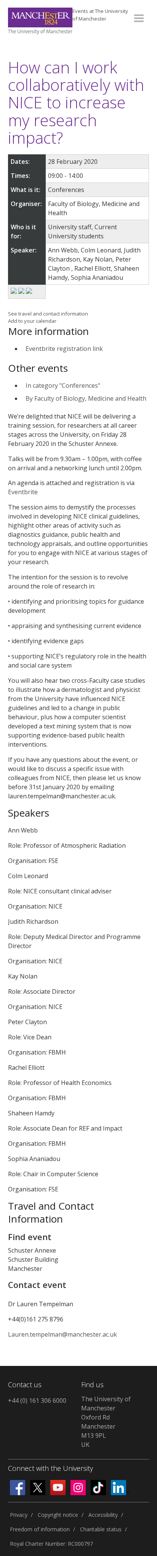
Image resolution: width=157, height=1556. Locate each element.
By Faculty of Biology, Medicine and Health (86, 398)
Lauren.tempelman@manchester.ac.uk (62, 1334)
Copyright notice (58, 1514)
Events (100, 15)
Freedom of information (40, 1529)
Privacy (18, 1514)
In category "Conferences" (63, 385)
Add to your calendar (32, 320)
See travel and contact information (48, 313)
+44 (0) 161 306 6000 (37, 1400)
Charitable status (101, 1529)
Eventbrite (23, 492)
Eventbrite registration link (64, 348)
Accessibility (103, 1514)
